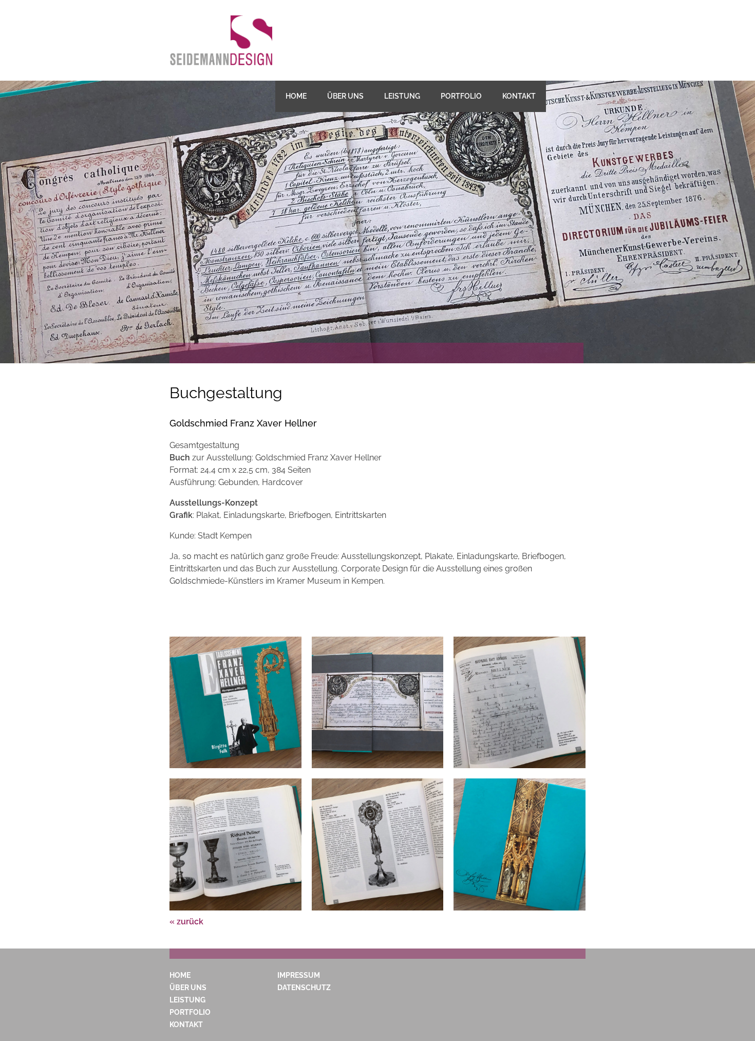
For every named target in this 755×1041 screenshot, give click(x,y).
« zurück (186, 921)
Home (296, 96)
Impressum (298, 975)
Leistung (402, 96)
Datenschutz (304, 987)
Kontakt (519, 96)
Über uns (345, 96)
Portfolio (461, 96)
